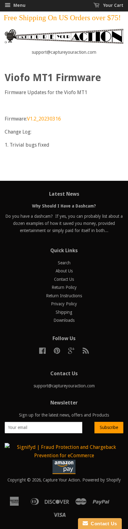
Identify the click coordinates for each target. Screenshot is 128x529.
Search (64, 262)
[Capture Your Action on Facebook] (42, 351)
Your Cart (112, 5)
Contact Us (64, 279)
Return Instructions (64, 295)
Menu (18, 5)
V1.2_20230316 (44, 119)
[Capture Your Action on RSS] (85, 351)
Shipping (64, 312)
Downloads (64, 320)
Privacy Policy (64, 303)
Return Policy (64, 287)
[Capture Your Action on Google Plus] (71, 351)
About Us (64, 270)
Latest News (64, 194)
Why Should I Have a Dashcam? (64, 205)
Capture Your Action (61, 479)
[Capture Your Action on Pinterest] (56, 351)
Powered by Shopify (101, 479)
